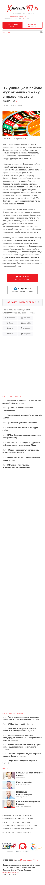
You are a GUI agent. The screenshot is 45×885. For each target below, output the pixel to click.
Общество (17, 815)
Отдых (35, 825)
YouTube (26, 317)
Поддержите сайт (12, 25)
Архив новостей (11, 19)
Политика (6, 815)
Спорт (21, 819)
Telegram (27, 334)
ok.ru (11, 328)
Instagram (27, 328)
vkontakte (27, 323)
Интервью (26, 822)
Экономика (29, 815)
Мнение (5, 769)
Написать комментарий (22, 302)
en (28, 19)
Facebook (11, 317)
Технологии (7, 825)
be (20, 19)
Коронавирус (8, 832)
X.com (11, 323)
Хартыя (22, 8)
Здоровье (20, 825)
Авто (28, 825)
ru (24, 19)
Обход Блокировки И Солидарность (18, 829)
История (6, 822)
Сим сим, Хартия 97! (32, 25)
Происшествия (9, 819)
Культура (30, 819)
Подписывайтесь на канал (22, 290)
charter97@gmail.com (11, 872)
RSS (11, 334)
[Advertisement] (22, 60)
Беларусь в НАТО (24, 832)
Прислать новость (18, 16)
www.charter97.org (30, 860)
